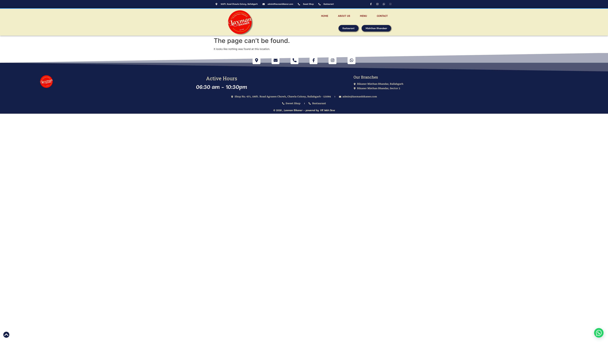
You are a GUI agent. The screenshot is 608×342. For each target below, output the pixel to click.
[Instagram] (377, 4)
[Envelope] (275, 60)
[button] (599, 333)
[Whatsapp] (383, 4)
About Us (344, 15)
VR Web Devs (327, 110)
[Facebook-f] (370, 4)
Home (324, 15)
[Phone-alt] (294, 60)
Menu (363, 15)
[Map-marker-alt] (256, 60)
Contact (382, 15)
